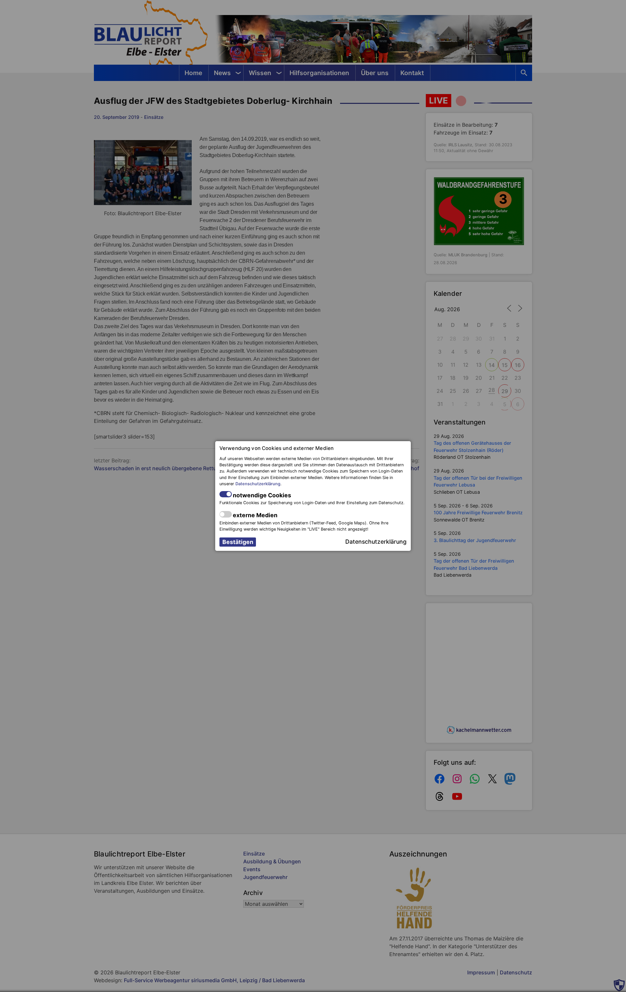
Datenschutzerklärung (257, 483)
